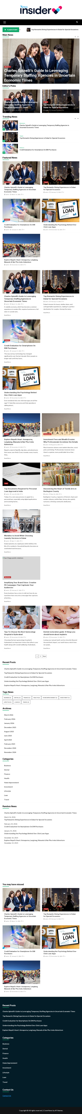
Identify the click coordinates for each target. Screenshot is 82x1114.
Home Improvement (10, 530)
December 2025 (10, 727)
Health (7, 626)
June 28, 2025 (16, 494)
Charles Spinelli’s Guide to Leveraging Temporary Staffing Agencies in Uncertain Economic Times (20, 105)
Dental (46, 626)
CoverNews (48, 1110)
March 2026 (8, 715)
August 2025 (9, 731)
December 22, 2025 (17, 265)
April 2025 (8, 740)
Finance (22, 136)
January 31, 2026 (16, 229)
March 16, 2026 (16, 110)
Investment (47, 434)
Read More (7, 315)
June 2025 (8, 736)
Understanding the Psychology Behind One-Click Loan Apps (41, 150)
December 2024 (10, 748)
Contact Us (7, 1096)
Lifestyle (46, 483)
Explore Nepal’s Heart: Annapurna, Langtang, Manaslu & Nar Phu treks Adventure (19, 442)
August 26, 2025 (55, 444)
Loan (21, 147)
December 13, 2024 (56, 637)
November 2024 (10, 752)
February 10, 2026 (56, 110)
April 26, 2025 (54, 494)
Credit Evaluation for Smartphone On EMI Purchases (38, 138)
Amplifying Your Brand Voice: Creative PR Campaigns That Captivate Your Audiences (20, 585)
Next (44, 656)
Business (7, 99)
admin (7, 110)
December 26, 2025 (56, 229)
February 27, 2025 (16, 590)
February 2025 (9, 744)
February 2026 (9, 719)
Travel (6, 71)
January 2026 (9, 723)
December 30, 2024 (17, 637)
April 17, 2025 (15, 541)
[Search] (77, 22)
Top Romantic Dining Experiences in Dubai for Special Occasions (42, 126)
